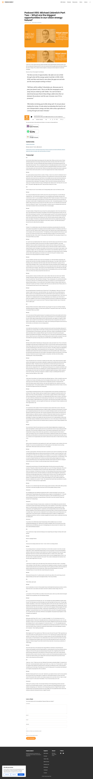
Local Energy (39, 22)
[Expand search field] (90, 2)
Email (27, 719)
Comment (28, 703)
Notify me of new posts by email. (32, 735)
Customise (7, 774)
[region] (14, 771)
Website (27, 724)
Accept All (21, 774)
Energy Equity (34, 22)
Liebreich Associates (30, 144)
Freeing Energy (9, 2)
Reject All (14, 774)
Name (27, 715)
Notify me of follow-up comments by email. (33, 731)
